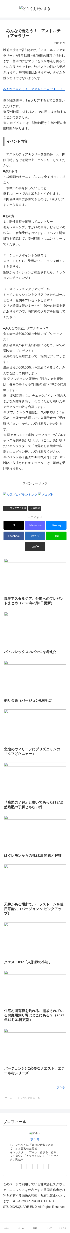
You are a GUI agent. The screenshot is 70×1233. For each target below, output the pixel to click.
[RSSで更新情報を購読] (51, 1166)
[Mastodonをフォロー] (23, 1166)
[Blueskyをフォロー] (29, 1166)
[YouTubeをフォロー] (46, 1166)
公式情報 (35, 508)
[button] (35, 546)
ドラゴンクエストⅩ (15, 508)
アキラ (35, 1139)
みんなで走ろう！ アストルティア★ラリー (34, 89)
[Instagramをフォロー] (40, 1166)
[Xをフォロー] (18, 1166)
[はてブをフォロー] (35, 1166)
